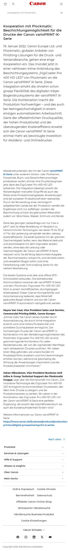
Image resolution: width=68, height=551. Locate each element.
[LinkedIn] (34, 537)
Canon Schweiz (32, 529)
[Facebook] (18, 537)
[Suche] (13, 4)
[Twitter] (42, 537)
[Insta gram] (26, 537)
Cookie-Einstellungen (34, 520)
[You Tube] (50, 537)
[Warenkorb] (5, 4)
